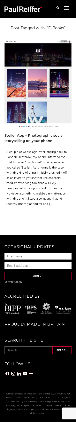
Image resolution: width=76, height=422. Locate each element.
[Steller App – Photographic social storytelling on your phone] (37, 42)
